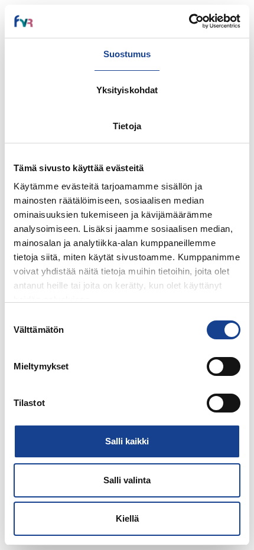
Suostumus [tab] (127, 54)
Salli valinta (127, 480)
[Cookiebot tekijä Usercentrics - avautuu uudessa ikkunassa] (188, 21)
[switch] (223, 366)
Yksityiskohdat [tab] (127, 90)
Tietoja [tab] (127, 126)
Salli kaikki (127, 441)
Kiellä (127, 518)
